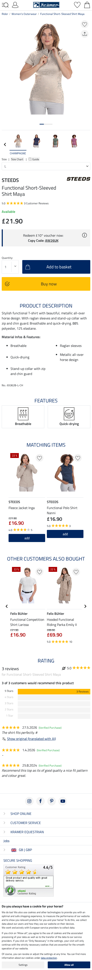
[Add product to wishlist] (85, 24)
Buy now (49, 283)
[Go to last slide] (6, 606)
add (27, 538)
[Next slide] (86, 144)
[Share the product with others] (85, 34)
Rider (5, 14)
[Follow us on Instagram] (29, 801)
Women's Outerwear (24, 14)
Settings (23, 965)
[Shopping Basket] (87, 4)
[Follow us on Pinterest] (51, 801)
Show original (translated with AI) (31, 738)
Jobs (6, 840)
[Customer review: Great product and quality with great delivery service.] (28, 880)
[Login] (15, 4)
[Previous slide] (5, 144)
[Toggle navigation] (5, 5)
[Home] (46, 4)
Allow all (69, 965)
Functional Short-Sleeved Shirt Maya (62, 14)
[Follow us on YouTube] (62, 801)
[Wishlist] (77, 4)
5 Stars (9, 691)
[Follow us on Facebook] (40, 801)
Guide (36, 159)
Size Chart (17, 159)
